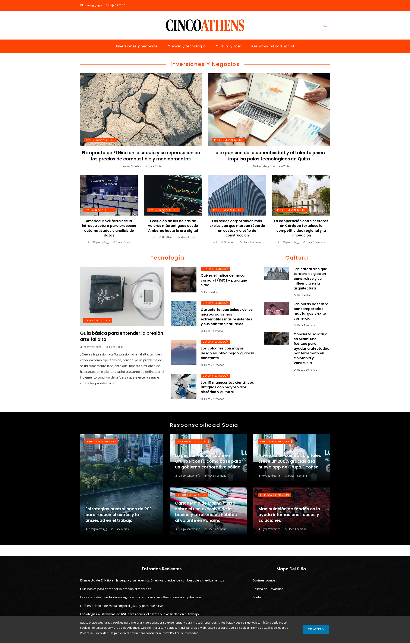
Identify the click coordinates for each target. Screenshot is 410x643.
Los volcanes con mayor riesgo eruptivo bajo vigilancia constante (227, 353)
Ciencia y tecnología (98, 320)
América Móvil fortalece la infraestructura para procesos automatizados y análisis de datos (109, 228)
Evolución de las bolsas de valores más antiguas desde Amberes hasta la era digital (173, 226)
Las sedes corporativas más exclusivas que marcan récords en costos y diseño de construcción (237, 228)
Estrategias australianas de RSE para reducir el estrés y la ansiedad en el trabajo (139, 614)
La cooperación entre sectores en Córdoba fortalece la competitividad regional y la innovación (301, 228)
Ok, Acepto (316, 629)
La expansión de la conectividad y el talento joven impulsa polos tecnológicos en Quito (269, 156)
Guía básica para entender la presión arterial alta (115, 589)
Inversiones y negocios (100, 139)
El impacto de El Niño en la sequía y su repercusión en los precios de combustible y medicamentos (141, 156)
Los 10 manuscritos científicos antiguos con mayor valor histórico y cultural (227, 387)
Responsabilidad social (102, 441)
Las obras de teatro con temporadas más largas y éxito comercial (311, 311)
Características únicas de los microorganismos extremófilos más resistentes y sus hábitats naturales (227, 316)
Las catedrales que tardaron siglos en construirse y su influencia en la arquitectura (310, 279)
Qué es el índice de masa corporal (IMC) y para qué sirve (224, 280)
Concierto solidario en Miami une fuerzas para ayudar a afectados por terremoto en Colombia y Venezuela (311, 348)
